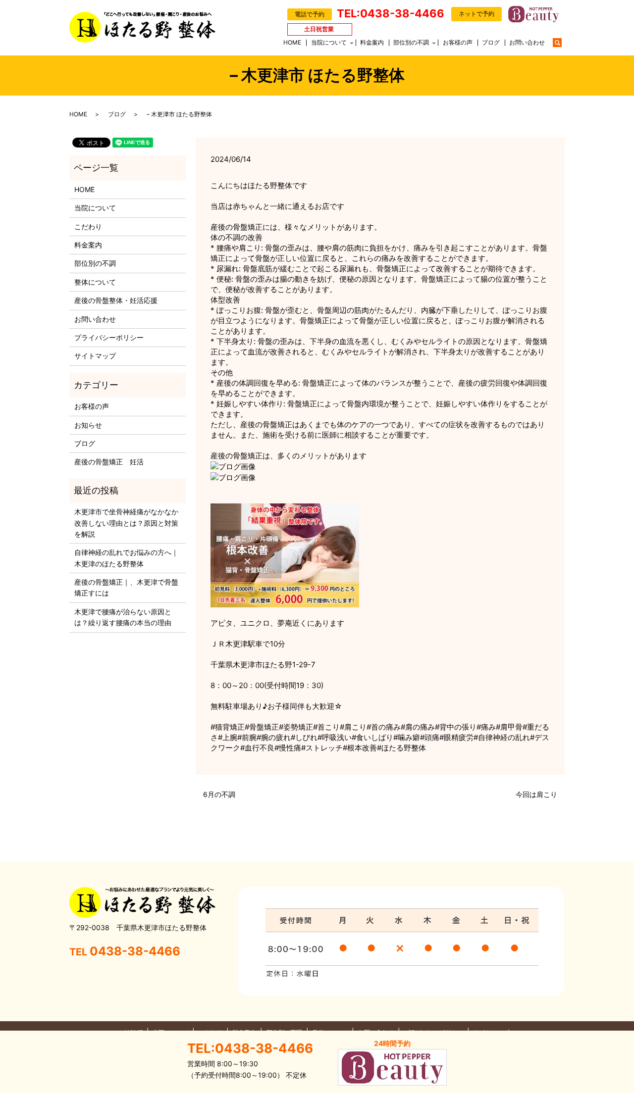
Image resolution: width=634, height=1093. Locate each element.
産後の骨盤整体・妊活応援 (116, 300)
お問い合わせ (527, 42)
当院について (329, 42)
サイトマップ (95, 355)
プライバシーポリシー (109, 337)
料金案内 (372, 42)
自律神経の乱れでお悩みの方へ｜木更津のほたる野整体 (126, 557)
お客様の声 (458, 42)
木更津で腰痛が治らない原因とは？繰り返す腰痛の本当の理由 (122, 617)
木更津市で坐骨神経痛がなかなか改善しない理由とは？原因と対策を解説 (126, 522)
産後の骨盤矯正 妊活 (109, 461)
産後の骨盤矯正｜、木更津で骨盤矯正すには (126, 587)
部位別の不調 (411, 42)
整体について (95, 282)
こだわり (88, 226)
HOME (292, 42)
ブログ (491, 42)
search (562, 42)
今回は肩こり (536, 794)
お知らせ (88, 425)
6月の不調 (219, 794)
